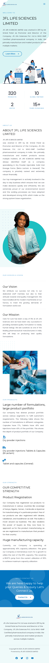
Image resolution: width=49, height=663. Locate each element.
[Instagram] (27, 658)
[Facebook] (16, 658)
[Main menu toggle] (44, 4)
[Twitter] (22, 658)
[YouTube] (32, 658)
